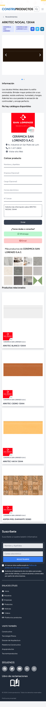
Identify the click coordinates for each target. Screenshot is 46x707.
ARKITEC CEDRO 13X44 (13, 403)
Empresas (8, 600)
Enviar (23, 222)
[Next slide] (40, 54)
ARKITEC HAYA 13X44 (13, 461)
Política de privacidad (9, 698)
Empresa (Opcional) (11, 173)
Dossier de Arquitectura (11, 640)
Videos (7, 613)
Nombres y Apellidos (12, 164)
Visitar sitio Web (16, 151)
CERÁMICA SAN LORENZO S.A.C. (22, 28)
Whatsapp (23, 234)
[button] (22, 79)
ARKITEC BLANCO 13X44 (14, 346)
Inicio (6, 591)
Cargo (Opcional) (10, 181)
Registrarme (23, 559)
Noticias (7, 609)
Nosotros (7, 596)
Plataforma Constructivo (11, 645)
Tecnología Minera (9, 636)
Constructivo (7, 632)
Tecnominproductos (10, 654)
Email (24, 241)
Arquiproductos (8, 649)
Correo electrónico (11, 190)
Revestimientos (11, 17)
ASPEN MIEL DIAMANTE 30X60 (17, 519)
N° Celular (8, 199)
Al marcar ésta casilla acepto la (21, 566)
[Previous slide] (5, 54)
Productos (8, 604)
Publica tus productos (13, 618)
